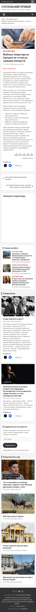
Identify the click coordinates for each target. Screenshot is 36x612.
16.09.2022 (6, 519)
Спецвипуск (25, 314)
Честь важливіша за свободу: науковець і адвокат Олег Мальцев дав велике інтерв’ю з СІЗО (17, 484)
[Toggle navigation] (4, 14)
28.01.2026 (6, 321)
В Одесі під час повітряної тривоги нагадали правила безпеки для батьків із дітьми (22, 282)
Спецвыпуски (9, 293)
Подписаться (10, 445)
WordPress (24, 609)
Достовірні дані (9, 51)
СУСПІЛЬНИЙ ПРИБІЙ (16, 6)
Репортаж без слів (11, 457)
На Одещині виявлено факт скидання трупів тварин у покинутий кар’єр (18, 186)
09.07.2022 (6, 550)
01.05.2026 (15, 273)
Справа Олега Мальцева (20, 265)
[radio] (16, 155)
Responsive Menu (33, 1)
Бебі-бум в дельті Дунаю (13, 516)
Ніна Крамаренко (25, 262)
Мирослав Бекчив (16, 582)
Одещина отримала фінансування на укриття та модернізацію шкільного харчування (22, 257)
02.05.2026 (15, 262)
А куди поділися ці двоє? (13, 319)
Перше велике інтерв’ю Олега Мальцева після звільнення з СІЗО (21, 269)
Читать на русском (9, 68)
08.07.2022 (6, 582)
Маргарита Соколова (17, 64)
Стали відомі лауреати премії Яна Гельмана (16, 178)
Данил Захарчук (16, 398)
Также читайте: (11, 248)
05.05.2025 (6, 398)
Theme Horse (20, 606)
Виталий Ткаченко (16, 519)
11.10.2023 (6, 64)
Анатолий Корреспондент (19, 550)
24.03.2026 (6, 489)
